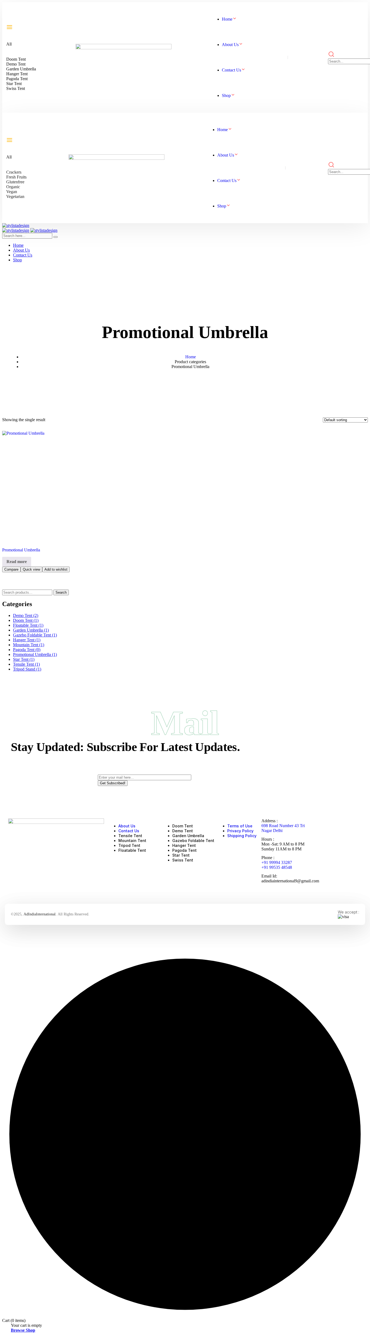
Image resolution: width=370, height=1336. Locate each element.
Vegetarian (15, 196)
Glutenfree (15, 182)
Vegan (11, 191)
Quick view (31, 569)
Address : (269, 820)
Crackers (13, 172)
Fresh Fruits (16, 177)
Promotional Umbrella (21, 550)
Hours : (267, 839)
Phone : (267, 857)
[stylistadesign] (15, 225)
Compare (11, 569)
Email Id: (269, 876)
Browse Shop (23, 1330)
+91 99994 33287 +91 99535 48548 (276, 865)
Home (190, 357)
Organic (13, 186)
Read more (17, 561)
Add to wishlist (55, 569)
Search (61, 592)
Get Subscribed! (112, 783)
